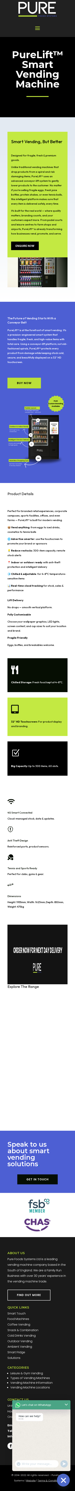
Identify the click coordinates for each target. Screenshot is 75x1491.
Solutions (13, 1358)
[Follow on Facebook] (10, 1446)
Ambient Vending (19, 1347)
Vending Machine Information (31, 1383)
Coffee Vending (18, 1324)
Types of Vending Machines (30, 1378)
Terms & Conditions (49, 1480)
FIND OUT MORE (29, 1295)
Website (31, 1480)
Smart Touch (16, 1313)
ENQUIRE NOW (24, 245)
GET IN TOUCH (37, 1179)
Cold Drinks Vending (21, 1336)
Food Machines (18, 1319)
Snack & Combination (22, 1330)
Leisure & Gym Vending (26, 1373)
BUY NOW (24, 383)
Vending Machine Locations (30, 1387)
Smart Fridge (16, 1352)
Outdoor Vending (19, 1341)
